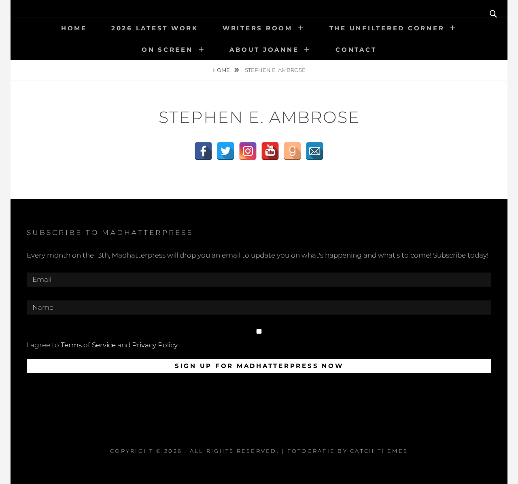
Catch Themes (379, 451)
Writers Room (258, 28)
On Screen (167, 49)
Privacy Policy (155, 345)
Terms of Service (88, 345)
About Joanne (264, 49)
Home (74, 28)
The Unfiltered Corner (387, 28)
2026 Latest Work (154, 28)
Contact (355, 49)
